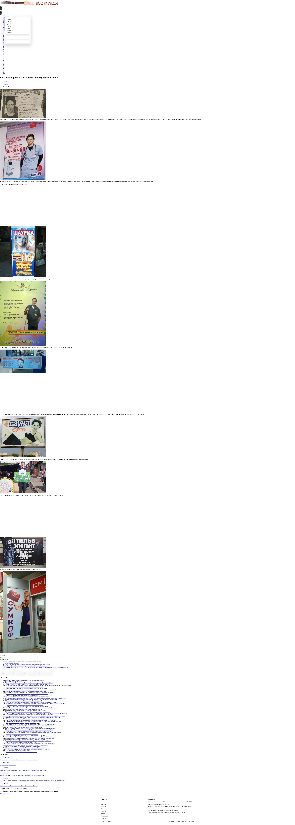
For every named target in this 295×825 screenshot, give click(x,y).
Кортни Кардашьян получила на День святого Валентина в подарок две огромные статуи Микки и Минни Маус (35, 703)
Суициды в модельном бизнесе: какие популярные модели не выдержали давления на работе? (31, 689)
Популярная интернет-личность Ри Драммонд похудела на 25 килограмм (25, 747)
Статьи (103, 813)
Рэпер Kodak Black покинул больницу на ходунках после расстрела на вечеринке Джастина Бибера (32, 699)
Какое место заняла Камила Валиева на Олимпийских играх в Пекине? (25, 687)
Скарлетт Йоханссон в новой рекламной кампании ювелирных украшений (26, 691)
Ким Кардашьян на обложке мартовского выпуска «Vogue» (21, 742)
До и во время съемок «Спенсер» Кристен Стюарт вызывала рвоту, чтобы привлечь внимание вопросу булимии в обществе (35, 667)
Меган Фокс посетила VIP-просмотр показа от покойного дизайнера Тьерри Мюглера (28, 741)
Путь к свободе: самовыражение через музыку (43, 672)
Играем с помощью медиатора (11, 663)
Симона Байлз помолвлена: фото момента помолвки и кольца (22, 695)
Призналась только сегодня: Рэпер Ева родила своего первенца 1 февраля (25, 735)
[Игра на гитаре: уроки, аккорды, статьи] (29, 5)
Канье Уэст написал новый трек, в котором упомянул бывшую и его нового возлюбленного (30, 728)
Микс (102, 809)
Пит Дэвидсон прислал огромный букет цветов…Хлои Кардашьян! (24, 701)
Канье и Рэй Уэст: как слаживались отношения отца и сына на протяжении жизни (27, 696)
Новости (5, 84)
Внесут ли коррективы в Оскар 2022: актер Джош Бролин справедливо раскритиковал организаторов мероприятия (36, 713)
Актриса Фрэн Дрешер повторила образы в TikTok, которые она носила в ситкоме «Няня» (29, 730)
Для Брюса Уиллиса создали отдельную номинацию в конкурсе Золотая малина (27, 745)
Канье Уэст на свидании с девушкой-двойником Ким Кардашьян (23, 746)
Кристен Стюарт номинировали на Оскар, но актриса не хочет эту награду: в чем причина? (30, 738)
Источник (2, 655)
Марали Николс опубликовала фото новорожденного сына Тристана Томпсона (27, 694)
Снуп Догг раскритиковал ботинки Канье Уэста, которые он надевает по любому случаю (29, 725)
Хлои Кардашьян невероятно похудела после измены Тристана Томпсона (25, 739)
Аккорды (103, 801)
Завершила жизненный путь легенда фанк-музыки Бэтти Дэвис (22, 723)
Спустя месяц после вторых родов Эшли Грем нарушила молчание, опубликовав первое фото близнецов (33, 721)
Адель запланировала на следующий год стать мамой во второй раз (24, 727)
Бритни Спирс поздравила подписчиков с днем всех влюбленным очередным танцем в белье (30, 692)
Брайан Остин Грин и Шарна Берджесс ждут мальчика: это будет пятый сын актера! (25, 666)
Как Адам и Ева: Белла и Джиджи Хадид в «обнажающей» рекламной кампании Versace (26, 664)
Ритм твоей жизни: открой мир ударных (31, 673)
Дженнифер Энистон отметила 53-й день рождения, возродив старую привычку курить (29, 718)
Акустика (103, 804)
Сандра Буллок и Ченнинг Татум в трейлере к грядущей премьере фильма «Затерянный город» (31, 736)
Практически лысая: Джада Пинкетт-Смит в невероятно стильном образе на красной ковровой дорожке (33, 732)
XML (8, 793)
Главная (5, 81)
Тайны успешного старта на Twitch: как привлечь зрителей (13, 673)
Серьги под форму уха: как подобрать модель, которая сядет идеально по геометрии (18, 672)
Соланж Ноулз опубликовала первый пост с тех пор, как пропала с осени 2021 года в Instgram (30, 743)
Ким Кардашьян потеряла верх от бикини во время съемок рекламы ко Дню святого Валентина (31, 720)
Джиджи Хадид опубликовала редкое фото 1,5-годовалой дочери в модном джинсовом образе (31, 724)
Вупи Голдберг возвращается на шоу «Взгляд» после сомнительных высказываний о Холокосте (31, 707)
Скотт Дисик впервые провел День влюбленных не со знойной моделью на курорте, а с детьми (31, 702)
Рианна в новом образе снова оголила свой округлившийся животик (24, 709)
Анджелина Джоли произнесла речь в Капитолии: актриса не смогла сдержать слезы (28, 731)
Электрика (6, 757)
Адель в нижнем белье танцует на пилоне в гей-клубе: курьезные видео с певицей (28, 712)
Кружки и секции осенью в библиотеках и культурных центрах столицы (22, 661)
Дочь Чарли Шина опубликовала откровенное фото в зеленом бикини (24, 705)
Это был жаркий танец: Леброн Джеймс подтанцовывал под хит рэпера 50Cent (27, 706)
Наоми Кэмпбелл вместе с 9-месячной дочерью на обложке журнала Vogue (25, 710)
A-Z (4, 72)
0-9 (4, 73)
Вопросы (103, 806)
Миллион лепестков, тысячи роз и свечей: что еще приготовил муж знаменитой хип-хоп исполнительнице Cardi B (36, 698)
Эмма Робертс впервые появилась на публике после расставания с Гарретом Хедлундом (29, 714)
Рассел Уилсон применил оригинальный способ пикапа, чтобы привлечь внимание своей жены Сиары (33, 717)
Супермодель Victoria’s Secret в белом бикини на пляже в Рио (22, 734)
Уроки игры (6, 762)
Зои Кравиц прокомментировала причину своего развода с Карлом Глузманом (26, 688)
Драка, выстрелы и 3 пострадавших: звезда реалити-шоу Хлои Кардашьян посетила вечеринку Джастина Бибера (35, 716)
